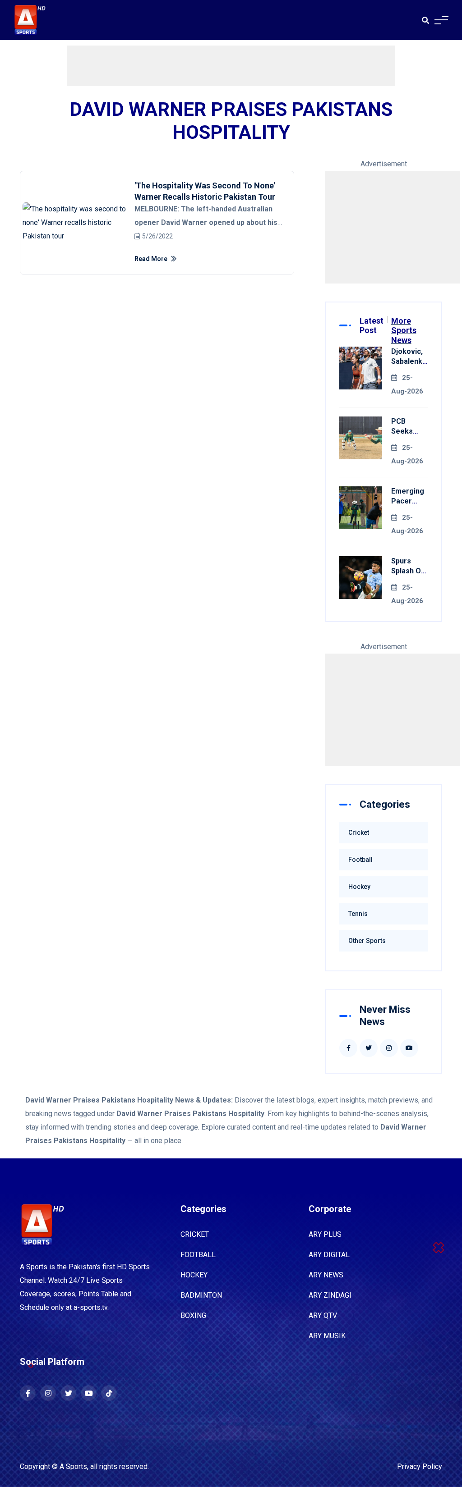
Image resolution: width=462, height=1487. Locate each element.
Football (360, 859)
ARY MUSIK (327, 1335)
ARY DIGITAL (329, 1254)
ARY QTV (323, 1315)
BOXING (193, 1315)
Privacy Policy (419, 1466)
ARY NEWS (326, 1275)
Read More (151, 258)
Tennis (358, 913)
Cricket (358, 832)
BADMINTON (201, 1295)
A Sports (73, 1466)
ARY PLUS (325, 1234)
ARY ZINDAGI (330, 1295)
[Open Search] (425, 20)
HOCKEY (194, 1275)
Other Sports (367, 940)
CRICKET (194, 1234)
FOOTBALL (198, 1254)
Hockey (359, 886)
